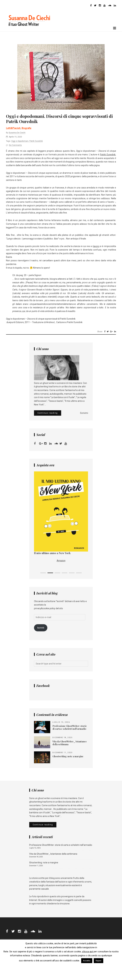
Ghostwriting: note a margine (43, 862)
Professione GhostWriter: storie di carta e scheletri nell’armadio (60, 845)
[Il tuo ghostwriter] (30, 29)
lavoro (96, 246)
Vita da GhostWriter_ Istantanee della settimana (53, 854)
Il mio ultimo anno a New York (52, 553)
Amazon (61, 560)
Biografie (26, 128)
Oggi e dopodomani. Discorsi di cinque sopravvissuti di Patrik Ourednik (59, 119)
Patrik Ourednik (36, 141)
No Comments (15, 145)
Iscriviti (40, 627)
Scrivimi (84, 413)
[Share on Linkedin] (115, 331)
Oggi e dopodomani (19, 141)
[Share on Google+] (111, 331)
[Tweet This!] (108, 331)
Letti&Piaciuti (13, 128)
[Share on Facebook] (104, 331)
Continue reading (47, 413)
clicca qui (87, 951)
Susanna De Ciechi (17, 133)
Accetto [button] (86, 960)
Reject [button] (98, 960)
